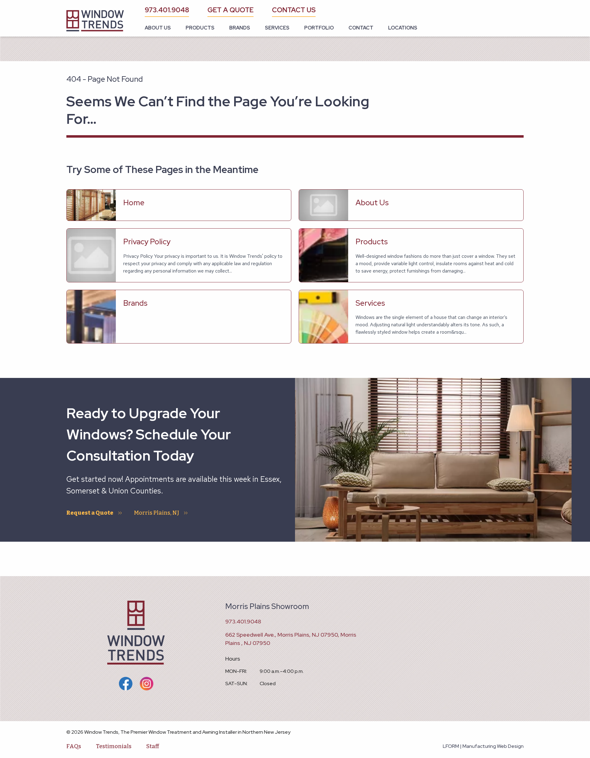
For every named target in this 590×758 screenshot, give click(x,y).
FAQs (73, 746)
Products (200, 28)
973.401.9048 (167, 10)
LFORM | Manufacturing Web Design (483, 746)
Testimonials (114, 746)
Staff (152, 746)
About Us (158, 28)
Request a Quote (89, 512)
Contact (360, 28)
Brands (239, 28)
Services (277, 28)
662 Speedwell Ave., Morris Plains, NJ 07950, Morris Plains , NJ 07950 (290, 638)
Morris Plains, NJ (156, 512)
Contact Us (294, 10)
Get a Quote (230, 10)
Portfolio (319, 28)
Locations (402, 28)
